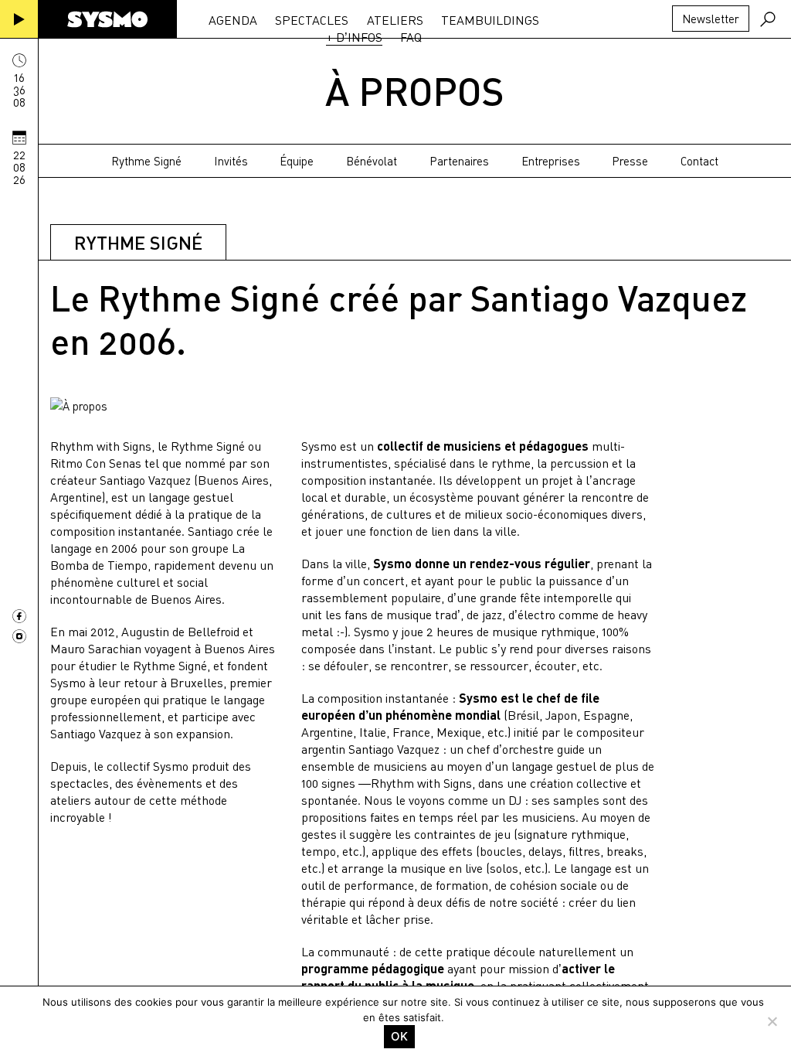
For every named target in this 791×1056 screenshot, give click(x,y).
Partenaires (459, 161)
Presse (630, 161)
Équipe (297, 161)
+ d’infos (354, 37)
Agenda (233, 20)
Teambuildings (490, 20)
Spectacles (311, 20)
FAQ (411, 37)
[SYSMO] (107, 19)
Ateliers (395, 20)
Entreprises (550, 161)
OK (399, 1036)
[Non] (771, 1021)
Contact (699, 161)
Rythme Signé (146, 161)
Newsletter (710, 19)
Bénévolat (371, 161)
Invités (231, 161)
